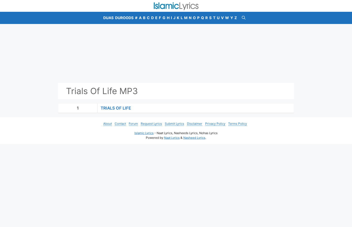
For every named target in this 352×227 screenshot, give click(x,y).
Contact (120, 124)
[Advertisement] (176, 53)
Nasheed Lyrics (194, 138)
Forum (133, 124)
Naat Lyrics (172, 138)
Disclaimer (194, 124)
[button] (244, 18)
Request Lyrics (151, 124)
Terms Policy (237, 124)
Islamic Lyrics (144, 133)
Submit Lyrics (174, 124)
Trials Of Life (116, 108)
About (107, 124)
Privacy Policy (215, 124)
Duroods (124, 18)
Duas (108, 18)
